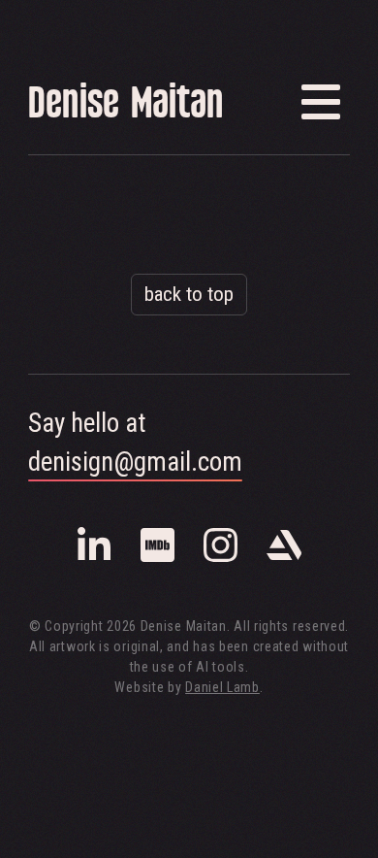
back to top (189, 294)
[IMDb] (157, 558)
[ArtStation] (283, 558)
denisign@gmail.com (135, 462)
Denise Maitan (125, 106)
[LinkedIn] (94, 558)
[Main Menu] (321, 102)
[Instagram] (220, 558)
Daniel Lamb (222, 687)
